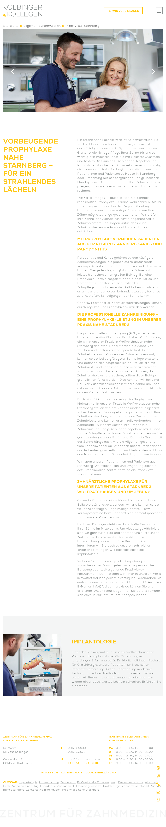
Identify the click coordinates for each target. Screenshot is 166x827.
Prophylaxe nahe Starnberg (80, 790)
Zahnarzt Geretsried (135, 786)
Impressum (49, 773)
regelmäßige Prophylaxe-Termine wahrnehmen (113, 202)
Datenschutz (72, 773)
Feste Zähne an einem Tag (21, 786)
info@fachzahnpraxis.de (84, 759)
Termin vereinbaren (123, 11)
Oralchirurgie (111, 786)
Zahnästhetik (66, 786)
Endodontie (48, 786)
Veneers (96, 786)
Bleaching (82, 786)
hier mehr (79, 686)
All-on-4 (151, 782)
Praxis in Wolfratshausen (132, 403)
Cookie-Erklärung (101, 773)
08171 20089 (77, 748)
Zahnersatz (68, 782)
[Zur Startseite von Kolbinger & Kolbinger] (22, 11)
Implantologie (87, 554)
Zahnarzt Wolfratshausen (43, 790)
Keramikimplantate (130, 782)
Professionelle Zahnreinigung (97, 782)
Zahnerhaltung (49, 782)
